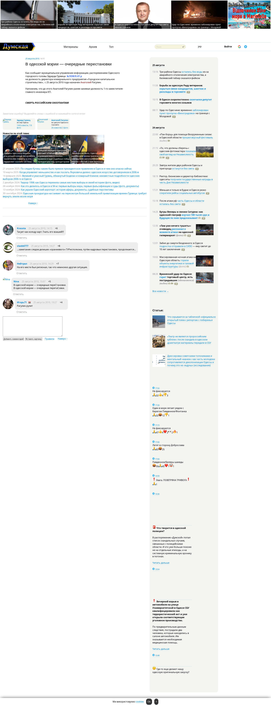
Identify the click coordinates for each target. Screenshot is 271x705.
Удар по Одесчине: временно (176, 110)
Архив (93, 46)
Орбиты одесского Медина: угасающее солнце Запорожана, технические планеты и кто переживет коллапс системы (19, 157)
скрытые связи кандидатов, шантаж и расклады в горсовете (182, 90)
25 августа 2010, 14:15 (40, 228)
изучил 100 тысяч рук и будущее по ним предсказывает (184, 216)
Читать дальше (160, 562)
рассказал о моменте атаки (172, 230)
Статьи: (158, 310)
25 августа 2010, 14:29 (41, 263)
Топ (111, 46)
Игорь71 (22, 302)
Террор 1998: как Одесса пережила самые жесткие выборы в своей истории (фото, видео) (70, 182)
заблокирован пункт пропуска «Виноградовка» (183, 112)
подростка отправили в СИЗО (175, 246)
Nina (16, 281)
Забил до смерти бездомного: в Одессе (181, 243)
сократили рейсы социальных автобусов (182, 193)
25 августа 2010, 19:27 (45, 302)
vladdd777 (22, 245)
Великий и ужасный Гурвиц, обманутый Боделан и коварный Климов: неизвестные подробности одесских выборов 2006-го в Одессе (71, 177)
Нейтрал (22, 263)
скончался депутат (201, 99)
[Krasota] (8, 234)
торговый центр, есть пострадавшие (176, 280)
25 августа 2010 (32, 58)
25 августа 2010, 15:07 (33, 281)
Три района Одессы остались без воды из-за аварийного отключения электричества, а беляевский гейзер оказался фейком (27, 24)
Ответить (22, 237)
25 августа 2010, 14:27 (43, 245)
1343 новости (22, 125)
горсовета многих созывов (175, 102)
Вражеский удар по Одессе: (175, 274)
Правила (49, 338)
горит (162, 277)
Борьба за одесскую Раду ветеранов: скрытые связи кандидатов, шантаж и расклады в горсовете (83, 26)
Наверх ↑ (33, 203)
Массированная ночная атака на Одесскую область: (177, 258)
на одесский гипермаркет (176, 234)
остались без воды (192, 71)
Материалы (71, 46)
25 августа (158, 65)
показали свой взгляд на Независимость (177, 153)
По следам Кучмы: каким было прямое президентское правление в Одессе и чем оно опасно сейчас (76, 168)
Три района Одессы (170, 71)
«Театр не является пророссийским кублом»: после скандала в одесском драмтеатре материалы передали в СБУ (189, 339)
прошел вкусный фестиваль (197, 137)
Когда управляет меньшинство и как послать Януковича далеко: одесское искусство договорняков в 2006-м (79, 172)
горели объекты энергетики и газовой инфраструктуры (176, 263)
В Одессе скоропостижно (174, 99)
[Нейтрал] (8, 269)
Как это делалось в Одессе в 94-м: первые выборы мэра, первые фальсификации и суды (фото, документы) (80, 186)
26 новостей (56, 127)
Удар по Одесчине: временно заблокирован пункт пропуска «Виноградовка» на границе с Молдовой (196, 26)
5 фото (65, 127)
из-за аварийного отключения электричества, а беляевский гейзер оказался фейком (184, 75)
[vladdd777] (8, 252)
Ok (149, 701)
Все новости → (160, 291)
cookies (140, 701)
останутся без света (183, 168)
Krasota (21, 228)
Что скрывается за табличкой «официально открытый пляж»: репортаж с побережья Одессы (191, 320)
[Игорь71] (8, 308)
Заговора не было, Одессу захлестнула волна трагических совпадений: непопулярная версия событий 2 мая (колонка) (87, 157)
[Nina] (6, 279)
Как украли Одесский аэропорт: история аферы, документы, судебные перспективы (67, 189)
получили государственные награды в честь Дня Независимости (186, 181)
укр (200, 46)
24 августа (158, 127)
